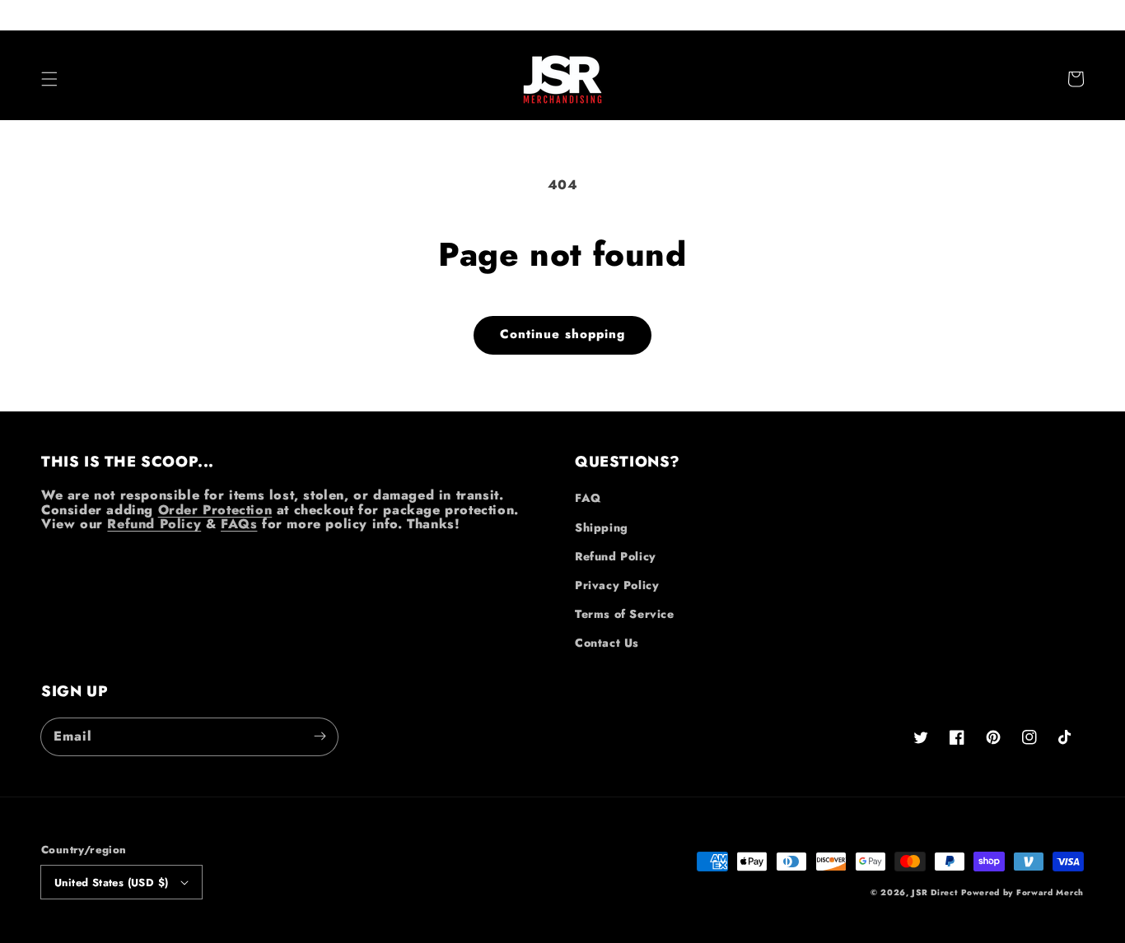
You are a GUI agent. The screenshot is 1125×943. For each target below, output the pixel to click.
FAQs (239, 523)
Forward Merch (1050, 892)
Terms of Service (625, 614)
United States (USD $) (111, 882)
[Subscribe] (319, 736)
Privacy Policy (617, 585)
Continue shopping (562, 334)
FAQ (588, 498)
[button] (49, 79)
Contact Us (607, 642)
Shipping (601, 527)
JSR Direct (934, 892)
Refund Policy (154, 523)
